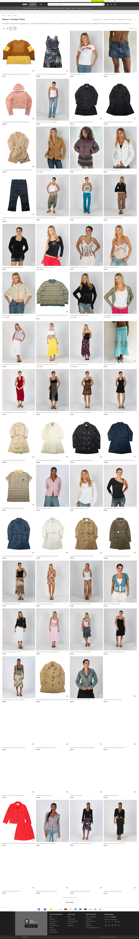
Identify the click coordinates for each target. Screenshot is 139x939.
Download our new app (98, 1)
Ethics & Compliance (54, 932)
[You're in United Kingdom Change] (115, 1)
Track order (52, 919)
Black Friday (88, 923)
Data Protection (53, 929)
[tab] (24, 8)
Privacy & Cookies (103, 937)
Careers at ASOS (71, 919)
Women (9, 15)
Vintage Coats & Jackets (109, 19)
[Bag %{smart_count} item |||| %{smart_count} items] (115, 4)
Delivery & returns (53, 921)
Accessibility (114, 937)
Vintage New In (97, 19)
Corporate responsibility (73, 921)
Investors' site (70, 923)
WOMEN (32, 4)
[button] (105, 921)
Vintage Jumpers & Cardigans (125, 19)
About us (69, 916)
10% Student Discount (54, 925)
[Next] (135, 19)
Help (51, 916)
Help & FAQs (109, 1)
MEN (41, 4)
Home (3, 15)
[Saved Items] (111, 4)
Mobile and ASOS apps (91, 916)
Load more (69, 902)
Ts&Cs (109, 937)
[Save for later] (33, 70)
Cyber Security (71, 925)
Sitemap (51, 927)
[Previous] (91, 19)
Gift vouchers (88, 919)
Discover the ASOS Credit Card (92, 927)
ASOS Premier (53, 923)
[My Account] (107, 4)
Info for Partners (89, 925)
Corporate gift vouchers (91, 921)
